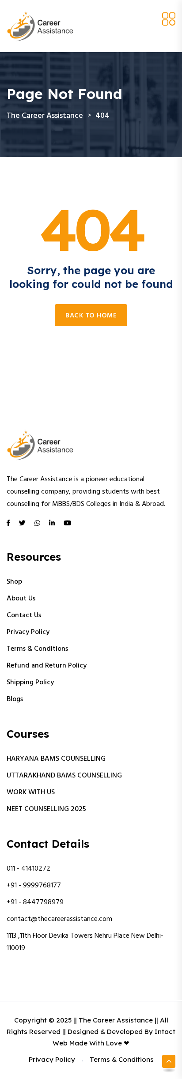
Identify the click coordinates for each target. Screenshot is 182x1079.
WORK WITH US (31, 792)
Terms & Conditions (37, 649)
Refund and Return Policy (47, 666)
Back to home (91, 315)
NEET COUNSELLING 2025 (46, 809)
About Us (21, 598)
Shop (14, 582)
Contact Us (24, 615)
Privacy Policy (28, 632)
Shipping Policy (30, 682)
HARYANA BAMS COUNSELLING (56, 759)
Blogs (15, 699)
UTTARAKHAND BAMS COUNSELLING (64, 775)
